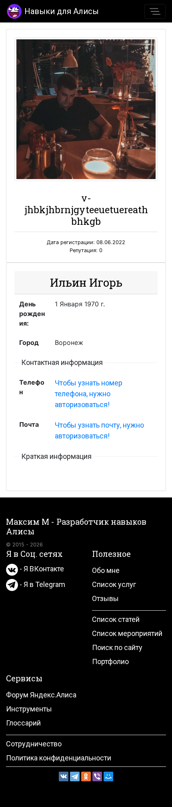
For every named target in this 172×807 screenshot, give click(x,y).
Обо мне (106, 570)
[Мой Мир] (108, 776)
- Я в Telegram (41, 584)
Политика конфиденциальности (58, 758)
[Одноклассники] (86, 776)
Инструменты (29, 709)
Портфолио (110, 661)
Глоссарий (23, 723)
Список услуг (114, 584)
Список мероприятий (127, 633)
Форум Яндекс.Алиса (41, 695)
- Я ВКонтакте (41, 568)
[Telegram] (75, 776)
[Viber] (97, 776)
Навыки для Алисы (61, 11)
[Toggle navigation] (155, 11)
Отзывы (105, 598)
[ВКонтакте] (63, 776)
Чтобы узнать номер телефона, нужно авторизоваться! (88, 394)
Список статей (116, 619)
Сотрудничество (34, 744)
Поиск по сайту (117, 647)
